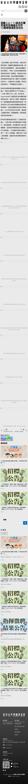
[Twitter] (23, 6)
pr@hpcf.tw (9, 747)
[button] (2, 15)
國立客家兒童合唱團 (19, 726)
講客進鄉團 (17, 732)
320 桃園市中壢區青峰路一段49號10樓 (15, 742)
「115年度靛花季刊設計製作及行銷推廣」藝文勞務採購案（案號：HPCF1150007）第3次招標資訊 (14, 690)
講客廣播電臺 (18, 723)
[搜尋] (26, 11)
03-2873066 (9, 745)
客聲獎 (16, 734)
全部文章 (4, 533)
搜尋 (4, 520)
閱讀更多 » (3, 465)
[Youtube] (26, 6)
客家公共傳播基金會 (8, 723)
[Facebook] (19, 6)
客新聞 (16, 729)
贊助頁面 (5, 755)
